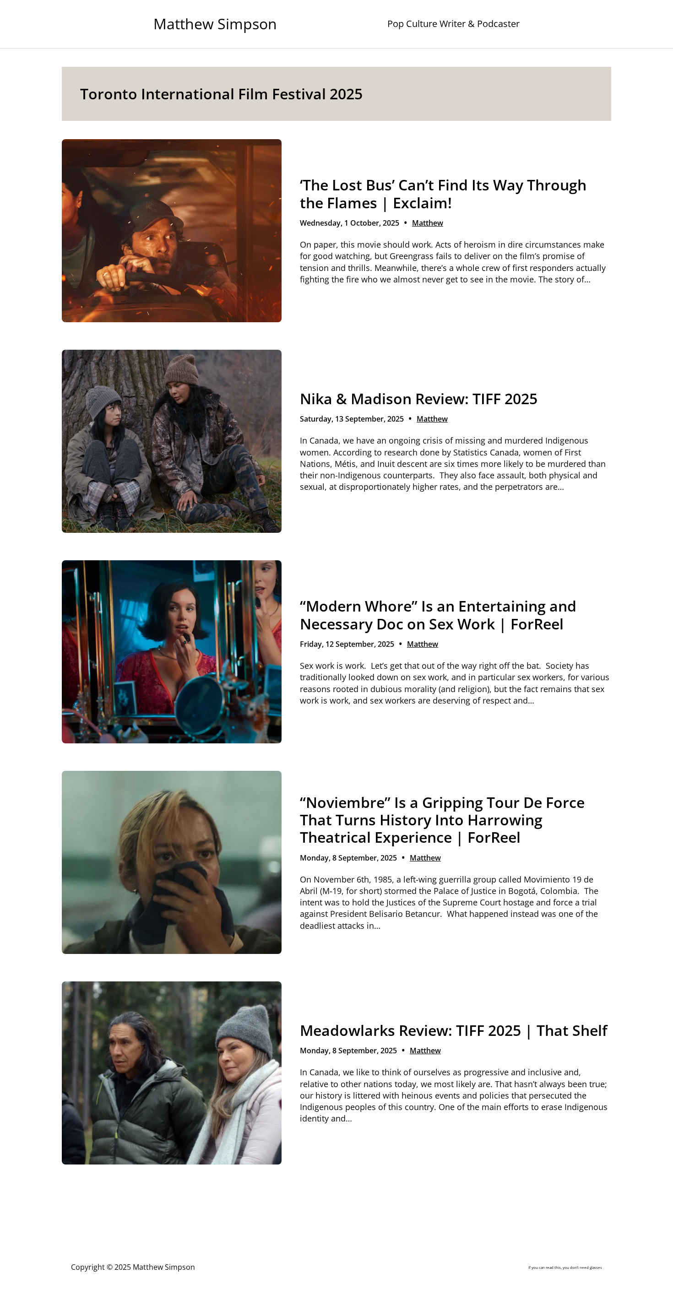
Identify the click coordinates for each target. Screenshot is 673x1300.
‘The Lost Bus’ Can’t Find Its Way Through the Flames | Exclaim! (443, 193)
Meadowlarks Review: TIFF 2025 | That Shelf (454, 1030)
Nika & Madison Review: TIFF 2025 (418, 398)
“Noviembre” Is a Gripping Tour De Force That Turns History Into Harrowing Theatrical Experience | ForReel (442, 820)
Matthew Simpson (215, 23)
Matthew (427, 223)
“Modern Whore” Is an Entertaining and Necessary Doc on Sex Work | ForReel (438, 615)
